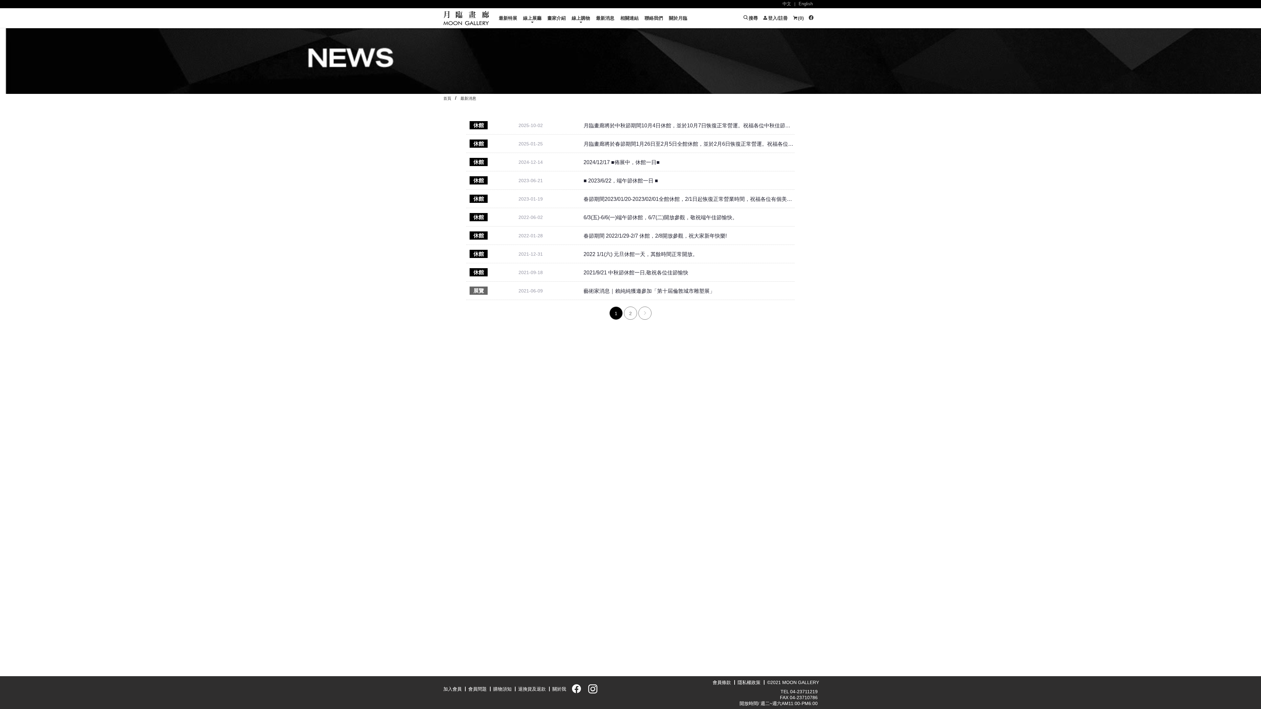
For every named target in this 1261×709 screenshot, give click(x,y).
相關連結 (629, 18)
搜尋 (752, 18)
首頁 (447, 98)
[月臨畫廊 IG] (591, 691)
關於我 (559, 689)
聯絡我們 (654, 18)
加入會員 (452, 689)
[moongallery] (466, 17)
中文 (787, 3)
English (806, 3)
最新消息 (605, 18)
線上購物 (581, 18)
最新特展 (508, 18)
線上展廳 (532, 18)
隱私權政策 (749, 682)
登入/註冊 (777, 18)
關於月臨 (678, 18)
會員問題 (477, 689)
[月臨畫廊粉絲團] (810, 18)
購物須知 (502, 689)
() (800, 18)
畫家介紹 (556, 18)
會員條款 (722, 682)
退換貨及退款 (532, 689)
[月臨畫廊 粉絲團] (575, 691)
